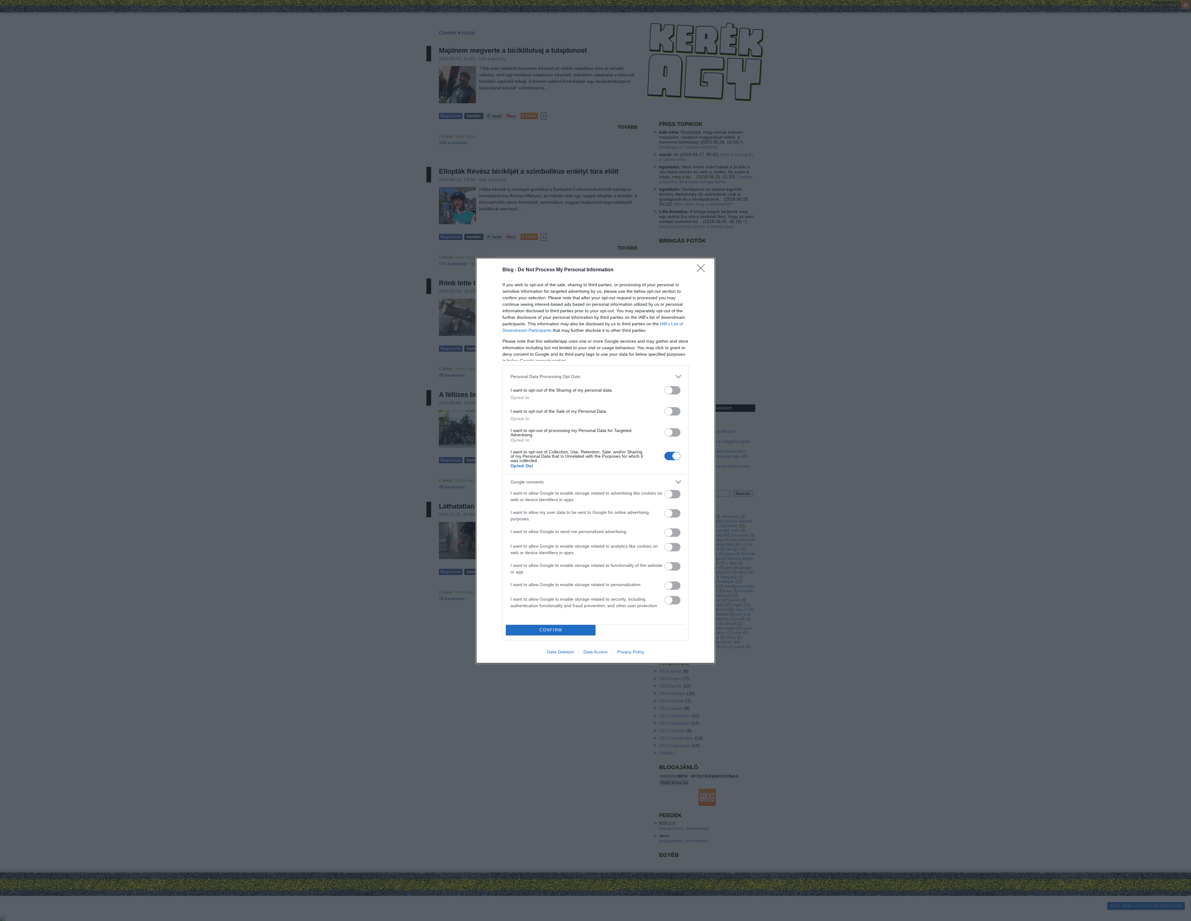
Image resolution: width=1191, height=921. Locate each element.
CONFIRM (550, 630)
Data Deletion (560, 651)
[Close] (703, 270)
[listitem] (595, 376)
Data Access (595, 651)
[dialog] (595, 460)
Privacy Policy (630, 651)
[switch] (672, 390)
